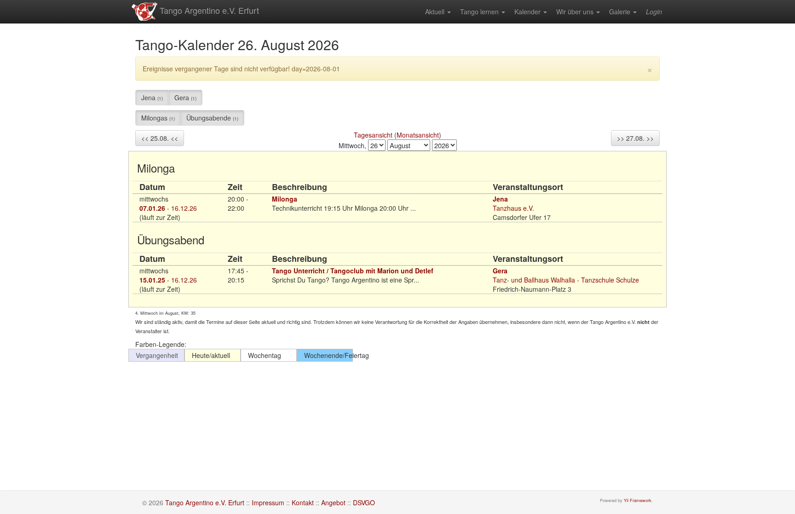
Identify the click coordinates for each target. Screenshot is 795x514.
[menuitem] (438, 11)
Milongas (158, 117)
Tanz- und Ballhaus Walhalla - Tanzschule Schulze (566, 279)
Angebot (333, 502)
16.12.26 (184, 208)
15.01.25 (152, 279)
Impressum (268, 502)
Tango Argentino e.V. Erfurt (208, 10)
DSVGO (364, 502)
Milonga (284, 198)
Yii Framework (637, 500)
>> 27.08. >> (635, 138)
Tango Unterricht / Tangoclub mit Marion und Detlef (352, 270)
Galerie (620, 11)
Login (654, 11)
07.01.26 (152, 208)
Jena (152, 97)
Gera (185, 97)
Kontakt (303, 502)
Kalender (528, 11)
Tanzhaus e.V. (513, 208)
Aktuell (435, 11)
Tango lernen (480, 11)
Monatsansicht (418, 134)
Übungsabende (212, 117)
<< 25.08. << (159, 138)
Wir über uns (575, 11)
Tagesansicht (373, 134)
